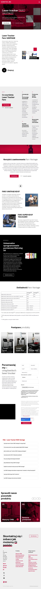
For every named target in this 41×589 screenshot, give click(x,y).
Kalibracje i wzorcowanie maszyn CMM (32, 559)
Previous (34, 498)
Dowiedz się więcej (8, 275)
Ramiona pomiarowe (20, 555)
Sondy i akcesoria (19, 566)
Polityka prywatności (34, 586)
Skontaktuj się (6, 23)
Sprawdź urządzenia (19, 23)
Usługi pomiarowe (32, 565)
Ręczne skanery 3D (20, 556)
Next (38, 498)
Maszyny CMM (19, 553)
